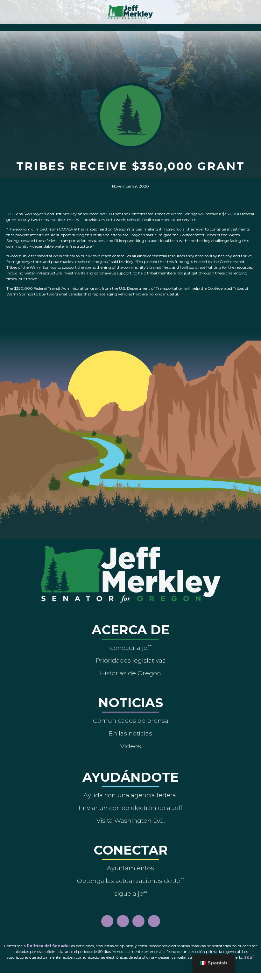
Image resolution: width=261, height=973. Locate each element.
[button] (130, 26)
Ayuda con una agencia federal (130, 795)
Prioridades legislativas (131, 660)
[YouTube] (138, 921)
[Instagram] (123, 921)
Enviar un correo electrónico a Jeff (130, 808)
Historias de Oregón (130, 673)
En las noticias (130, 733)
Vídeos (130, 746)
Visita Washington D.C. (130, 820)
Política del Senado (48, 945)
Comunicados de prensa (130, 720)
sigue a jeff (130, 893)
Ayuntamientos (130, 868)
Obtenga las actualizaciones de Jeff (130, 880)
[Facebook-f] (107, 921)
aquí (249, 957)
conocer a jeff (130, 647)
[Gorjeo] (154, 921)
